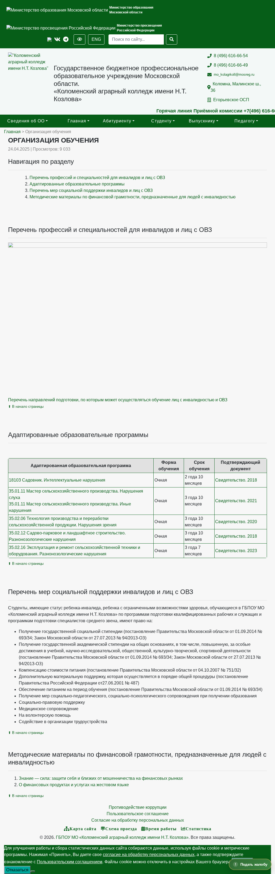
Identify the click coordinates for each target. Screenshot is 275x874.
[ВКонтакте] (57, 39)
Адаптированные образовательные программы (77, 184)
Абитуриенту (117, 121)
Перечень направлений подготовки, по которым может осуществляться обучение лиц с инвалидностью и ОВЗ (117, 400)
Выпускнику (202, 121)
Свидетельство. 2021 (236, 500)
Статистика (198, 828)
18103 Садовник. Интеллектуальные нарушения (57, 480)
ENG (96, 39)
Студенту (161, 121)
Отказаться (17, 870)
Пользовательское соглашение (138, 813)
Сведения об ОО (26, 121)
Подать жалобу (254, 864)
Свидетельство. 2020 (236, 521)
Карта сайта (83, 828)
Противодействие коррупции (138, 807)
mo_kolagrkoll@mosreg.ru (234, 74)
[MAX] (49, 39)
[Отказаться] (33, 871)
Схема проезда (121, 828)
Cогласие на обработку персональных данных (137, 820)
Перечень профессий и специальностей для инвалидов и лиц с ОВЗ (97, 177)
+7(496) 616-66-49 (253, 111)
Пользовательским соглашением (69, 862)
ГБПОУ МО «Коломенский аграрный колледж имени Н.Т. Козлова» (122, 837)
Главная (77, 121)
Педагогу (244, 121)
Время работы (161, 828)
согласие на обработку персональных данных (148, 854)
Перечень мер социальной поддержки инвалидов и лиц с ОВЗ (91, 190)
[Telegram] (65, 39)
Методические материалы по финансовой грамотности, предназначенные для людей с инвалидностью (133, 197)
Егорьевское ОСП (231, 99)
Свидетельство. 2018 (236, 480)
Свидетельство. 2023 (236, 550)
